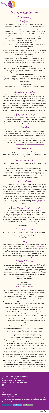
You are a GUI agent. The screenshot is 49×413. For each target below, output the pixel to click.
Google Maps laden (25, 225)
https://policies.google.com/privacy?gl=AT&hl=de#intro (30, 144)
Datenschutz (15, 389)
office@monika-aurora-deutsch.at (24, 286)
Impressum (5, 389)
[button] (7, 405)
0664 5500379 (24, 288)
